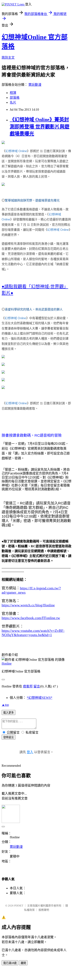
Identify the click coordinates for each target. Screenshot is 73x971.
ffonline (7, 663)
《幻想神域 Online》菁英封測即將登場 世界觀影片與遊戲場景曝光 (39, 126)
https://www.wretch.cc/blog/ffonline (28, 605)
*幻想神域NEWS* (39, 697)
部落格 (14, 97)
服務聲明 (44, 909)
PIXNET (18, 905)
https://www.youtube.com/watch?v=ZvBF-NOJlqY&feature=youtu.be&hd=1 (33, 633)
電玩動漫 (34, 84)
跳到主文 (8, 57)
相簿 (13, 92)
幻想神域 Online (16, 151)
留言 (36, 686)
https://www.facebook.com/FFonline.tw (31, 618)
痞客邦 (28, 686)
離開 (23, 963)
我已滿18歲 (10, 963)
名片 (13, 102)
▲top (5, 704)
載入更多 (8, 712)
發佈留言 (8, 737)
